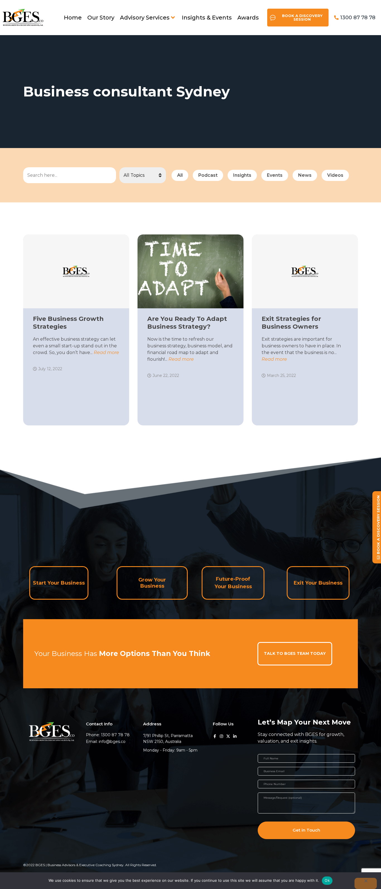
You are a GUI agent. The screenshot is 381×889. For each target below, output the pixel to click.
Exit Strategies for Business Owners (291, 322)
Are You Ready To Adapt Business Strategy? (187, 322)
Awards (248, 17)
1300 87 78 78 (357, 17)
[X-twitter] (228, 736)
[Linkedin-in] (235, 736)
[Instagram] (221, 736)
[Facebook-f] (215, 736)
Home (73, 17)
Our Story (100, 17)
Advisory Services (145, 17)
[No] (366, 883)
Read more (106, 352)
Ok (327, 880)
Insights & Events (207, 17)
